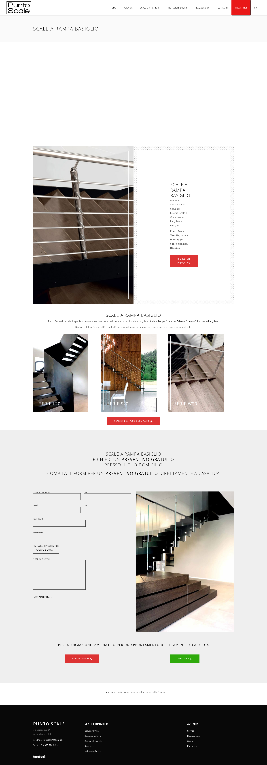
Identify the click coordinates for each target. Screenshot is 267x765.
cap (85, 506)
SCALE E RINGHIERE (97, 724)
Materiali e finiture (93, 751)
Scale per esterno (93, 736)
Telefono (38, 533)
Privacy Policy (109, 692)
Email (86, 492)
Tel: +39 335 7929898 (47, 745)
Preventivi (192, 746)
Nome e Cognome (42, 492)
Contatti (191, 741)
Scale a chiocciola (93, 741)
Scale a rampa (92, 731)
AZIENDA (193, 724)
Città (35, 506)
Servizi (190, 731)
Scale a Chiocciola (196, 321)
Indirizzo (38, 519)
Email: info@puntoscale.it (49, 740)
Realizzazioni (193, 736)
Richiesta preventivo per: (46, 546)
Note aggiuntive (41, 559)
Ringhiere (213, 321)
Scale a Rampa (157, 321)
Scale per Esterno (175, 321)
